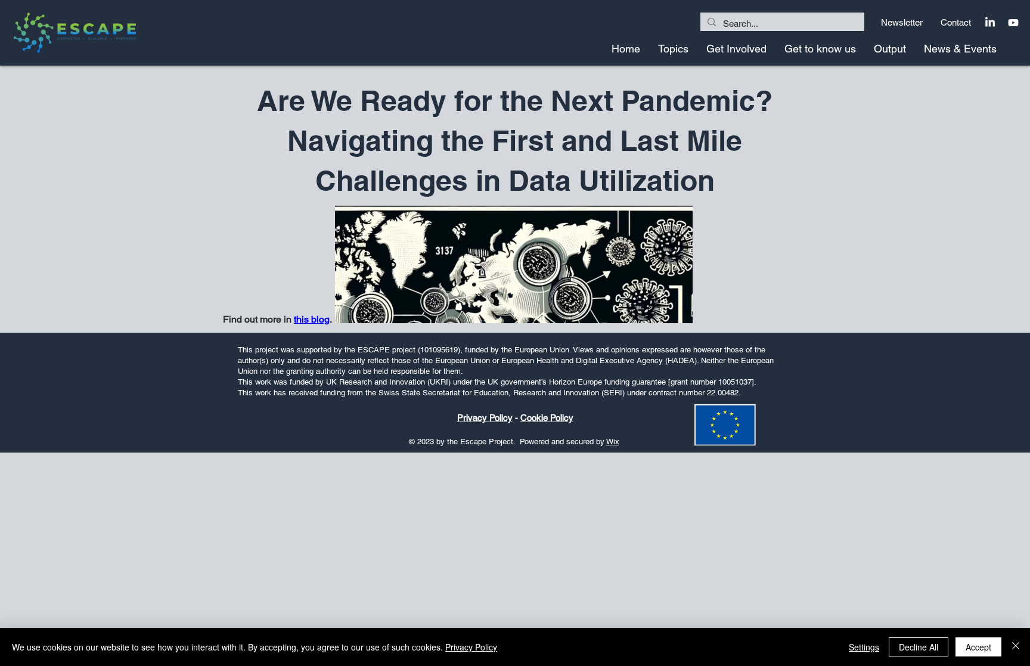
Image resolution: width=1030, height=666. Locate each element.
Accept (978, 647)
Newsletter (902, 22)
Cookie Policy (546, 418)
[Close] (1016, 646)
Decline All (918, 647)
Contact (957, 22)
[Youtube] (1013, 23)
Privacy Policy (485, 418)
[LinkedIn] (990, 23)
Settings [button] (864, 647)
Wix (612, 441)
